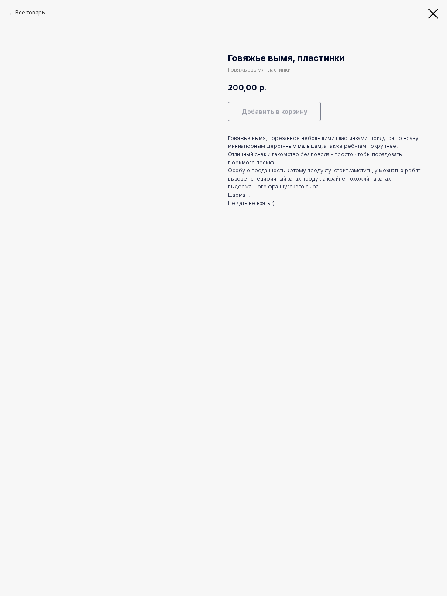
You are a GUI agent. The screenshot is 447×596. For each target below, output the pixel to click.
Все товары (30, 12)
